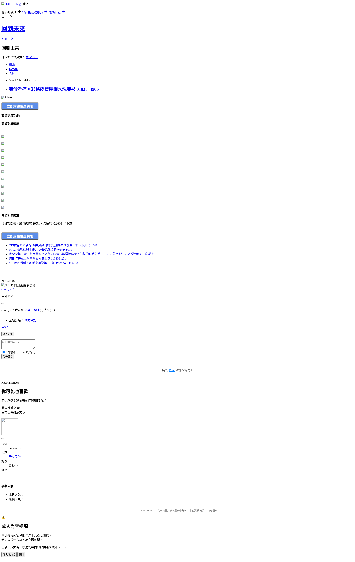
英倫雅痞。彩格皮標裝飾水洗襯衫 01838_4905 (54, 89)
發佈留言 (8, 356)
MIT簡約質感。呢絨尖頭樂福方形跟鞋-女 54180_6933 (43, 263)
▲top (4, 326)
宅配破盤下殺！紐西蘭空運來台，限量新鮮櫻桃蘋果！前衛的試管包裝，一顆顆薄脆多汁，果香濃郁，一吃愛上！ (83, 254)
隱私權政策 (198, 510)
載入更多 (8, 334)
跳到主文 (7, 39)
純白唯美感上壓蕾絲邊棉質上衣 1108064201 (37, 258)
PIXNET (150, 510)
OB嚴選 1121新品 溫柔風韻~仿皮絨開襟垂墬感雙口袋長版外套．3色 (53, 245)
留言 (37, 310)
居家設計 (32, 57)
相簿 (12, 64)
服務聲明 (212, 510)
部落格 (13, 69)
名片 (12, 73)
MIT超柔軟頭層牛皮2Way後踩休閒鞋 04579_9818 (40, 249)
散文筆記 (30, 320)
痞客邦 (28, 310)
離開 (21, 554)
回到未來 (13, 28)
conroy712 (7, 289)
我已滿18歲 (9, 554)
